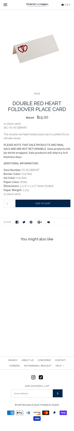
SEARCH (12, 360)
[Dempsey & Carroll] (37, 5)
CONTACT (60, 360)
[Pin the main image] (31, 222)
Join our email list (37, 386)
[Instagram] (33, 377)
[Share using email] (48, 222)
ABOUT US (28, 360)
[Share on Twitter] (24, 222)
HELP (60, 365)
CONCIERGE (44, 360)
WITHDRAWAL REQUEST (37, 365)
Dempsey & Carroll (30, 405)
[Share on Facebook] (17, 222)
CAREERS (15, 365)
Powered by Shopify (49, 405)
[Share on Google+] (40, 222)
